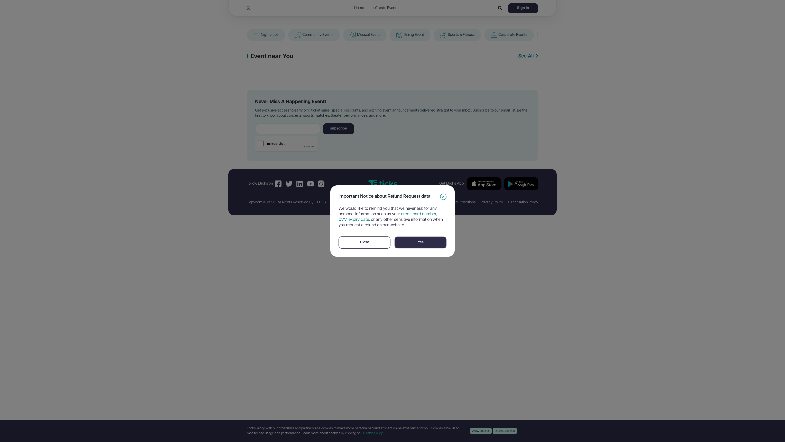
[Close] (443, 196)
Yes (421, 242)
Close (364, 242)
